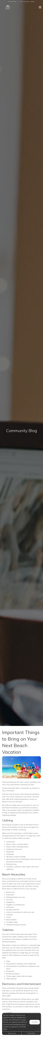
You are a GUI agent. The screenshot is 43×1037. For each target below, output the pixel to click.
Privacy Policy (31, 1033)
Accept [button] (35, 1022)
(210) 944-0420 (12, 1)
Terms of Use (12, 1033)
